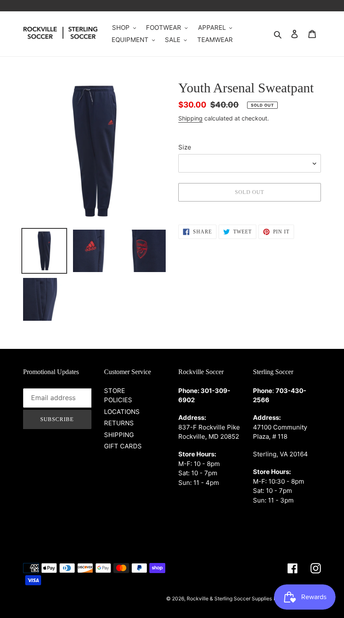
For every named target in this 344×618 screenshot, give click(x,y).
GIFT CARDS (123, 446)
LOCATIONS (122, 412)
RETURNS (119, 423)
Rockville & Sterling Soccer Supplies (229, 598)
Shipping (190, 118)
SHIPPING (119, 435)
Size (184, 147)
